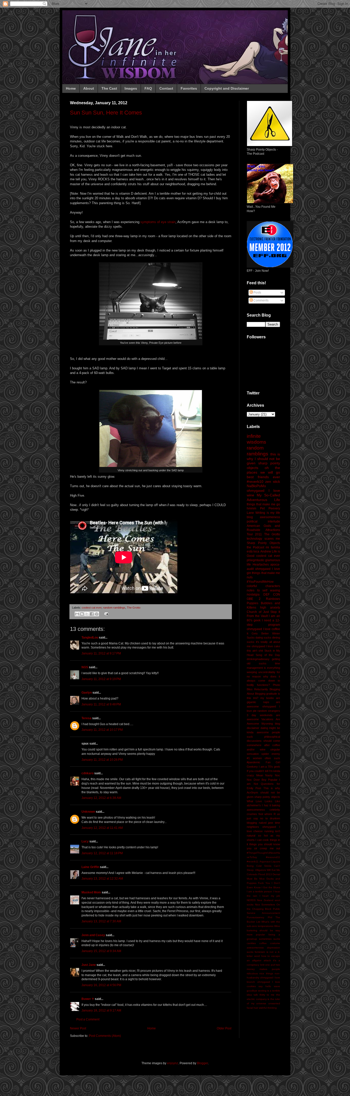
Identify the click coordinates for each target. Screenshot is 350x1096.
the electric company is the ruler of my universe (263, 999)
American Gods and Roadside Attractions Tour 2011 (263, 530)
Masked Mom (91, 892)
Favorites (189, 88)
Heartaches (261, 564)
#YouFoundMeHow (260, 581)
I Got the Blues (271, 887)
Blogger (202, 1063)
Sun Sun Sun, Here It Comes (106, 112)
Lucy (85, 841)
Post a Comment (87, 1019)
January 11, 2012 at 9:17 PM (101, 653)
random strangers (269, 710)
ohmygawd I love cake (266, 646)
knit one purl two (270, 964)
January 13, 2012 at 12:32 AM (102, 878)
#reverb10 (255, 481)
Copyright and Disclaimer (226, 88)
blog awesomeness (263, 517)
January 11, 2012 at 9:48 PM (101, 704)
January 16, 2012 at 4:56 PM (101, 985)
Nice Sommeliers (265, 904)
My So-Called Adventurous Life (263, 497)
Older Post (224, 1028)
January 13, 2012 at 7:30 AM (101, 921)
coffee (263, 943)
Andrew (265, 551)
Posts (257, 292)
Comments (261, 300)
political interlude (263, 521)
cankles (251, 943)
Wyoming (267, 723)
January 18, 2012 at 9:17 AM (101, 1010)
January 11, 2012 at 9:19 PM (101, 679)
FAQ (148, 88)
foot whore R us (269, 814)
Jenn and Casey (93, 935)
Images (131, 88)
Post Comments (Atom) (105, 1036)
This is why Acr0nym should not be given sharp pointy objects (263, 792)
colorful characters (263, 586)
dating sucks (263, 637)
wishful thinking (268, 1007)
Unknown (88, 811)
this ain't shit (255, 650)
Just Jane (88, 965)
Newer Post (78, 1028)
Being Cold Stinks (259, 865)
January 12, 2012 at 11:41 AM (102, 828)
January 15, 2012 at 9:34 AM (101, 951)
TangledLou (89, 637)
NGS (84, 667)
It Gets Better (258, 633)
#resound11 (273, 857)
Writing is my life (267, 513)
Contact (166, 88)
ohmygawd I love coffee (263, 629)
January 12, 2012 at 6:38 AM (101, 798)
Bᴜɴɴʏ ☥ (87, 999)
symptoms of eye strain (158, 222)
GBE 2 (254, 599)
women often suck (266, 758)
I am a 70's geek (269, 766)
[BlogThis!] (82, 614)
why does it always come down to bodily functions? (263, 681)
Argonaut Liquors (270, 861)
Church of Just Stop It (263, 612)
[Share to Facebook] (91, 614)
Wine (277, 926)
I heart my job (270, 895)
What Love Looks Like (263, 801)
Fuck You (264, 883)
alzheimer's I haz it (259, 805)
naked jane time (269, 822)
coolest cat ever (91, 607)
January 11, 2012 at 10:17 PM (102, 730)
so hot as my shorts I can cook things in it (263, 840)
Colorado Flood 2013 (259, 874)
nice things (266, 973)
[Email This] (77, 614)
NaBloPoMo (256, 486)
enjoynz (172, 1063)
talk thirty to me (264, 994)
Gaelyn (86, 692)
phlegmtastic (255, 560)
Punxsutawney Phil (259, 917)
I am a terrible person (259, 891)
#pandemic (253, 762)
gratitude (271, 693)
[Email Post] (106, 613)
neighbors (253, 826)
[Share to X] (86, 614)
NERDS (251, 900)
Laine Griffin (90, 867)
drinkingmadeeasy (258, 659)
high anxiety (270, 607)
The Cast (109, 88)
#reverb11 (253, 861)
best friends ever (263, 477)
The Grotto (133, 607)
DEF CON (271, 594)
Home (71, 88)
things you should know (264, 844)
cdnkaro (87, 773)
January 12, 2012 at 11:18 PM (102, 853)
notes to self (257, 590)
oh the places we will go (263, 470)
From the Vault (257, 616)
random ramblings (114, 607)
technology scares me (263, 538)
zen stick (272, 481)
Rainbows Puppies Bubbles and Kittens (263, 603)
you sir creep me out (263, 848)
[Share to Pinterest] (96, 614)
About (88, 88)
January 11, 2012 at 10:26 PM (102, 759)
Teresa (86, 718)
